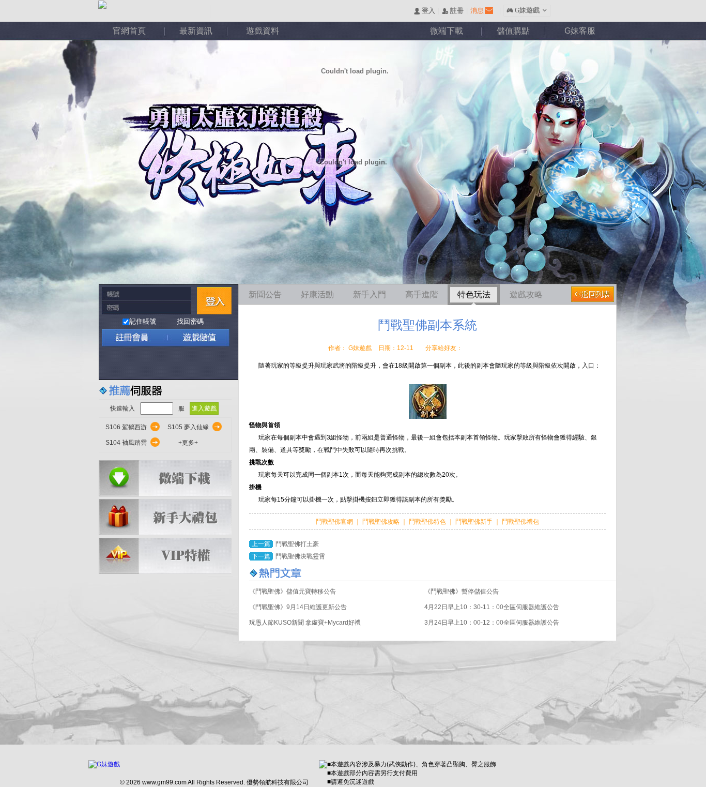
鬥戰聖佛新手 (474, 521)
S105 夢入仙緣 (188, 427)
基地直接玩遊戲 (176, 363)
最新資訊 (195, 30)
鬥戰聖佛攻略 (381, 521)
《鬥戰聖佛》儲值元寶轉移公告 (292, 591)
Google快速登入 (132, 363)
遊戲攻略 (526, 294)
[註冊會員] (133, 337)
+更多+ (188, 442)
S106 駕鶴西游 (126, 427)
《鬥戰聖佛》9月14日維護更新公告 (298, 607)
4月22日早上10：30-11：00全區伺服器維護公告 (491, 607)
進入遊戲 (204, 408)
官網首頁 (129, 30)
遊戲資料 (262, 30)
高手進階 (421, 294)
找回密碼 (190, 321)
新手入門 (369, 294)
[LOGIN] (214, 300)
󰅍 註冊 (453, 11)
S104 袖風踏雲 (126, 442)
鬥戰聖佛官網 (335, 521)
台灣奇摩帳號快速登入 (199, 363)
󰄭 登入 (424, 11)
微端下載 (446, 30)
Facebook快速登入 (110, 363)
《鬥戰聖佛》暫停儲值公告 (461, 591)
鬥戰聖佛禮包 (519, 521)
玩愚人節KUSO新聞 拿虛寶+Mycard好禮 (305, 622)
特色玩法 (473, 294)
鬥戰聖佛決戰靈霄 (300, 556)
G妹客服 (579, 30)
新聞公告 (265, 294)
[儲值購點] (195, 337)
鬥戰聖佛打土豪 (297, 544)
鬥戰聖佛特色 (428, 521)
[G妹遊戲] (104, 764)
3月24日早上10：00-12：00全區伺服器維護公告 (491, 622)
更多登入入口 (221, 363)
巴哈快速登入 (154, 363)
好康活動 (317, 294)
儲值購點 (513, 30)
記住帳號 (142, 321)
